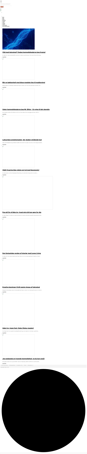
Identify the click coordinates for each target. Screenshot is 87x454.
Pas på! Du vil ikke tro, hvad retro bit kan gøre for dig (21, 212)
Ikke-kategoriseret (5, 26)
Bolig (3, 19)
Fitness (3, 21)
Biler (3, 18)
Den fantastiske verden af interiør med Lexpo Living (21, 253)
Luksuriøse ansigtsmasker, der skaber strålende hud (22, 140)
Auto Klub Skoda (4, 365)
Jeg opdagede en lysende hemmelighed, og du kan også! (23, 359)
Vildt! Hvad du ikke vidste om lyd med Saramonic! (20, 170)
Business (4, 20)
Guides (3, 23)
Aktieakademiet (12, 365)
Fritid (3, 22)
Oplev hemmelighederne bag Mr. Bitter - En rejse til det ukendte (26, 109)
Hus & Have (4, 25)
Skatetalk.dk (30, 365)
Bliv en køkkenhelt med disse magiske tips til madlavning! (23, 82)
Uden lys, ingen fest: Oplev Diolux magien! (18, 328)
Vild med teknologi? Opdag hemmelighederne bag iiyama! (23, 52)
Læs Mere (4, 56)
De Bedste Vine (19, 365)
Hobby (3, 24)
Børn (3, 17)
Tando (25, 365)
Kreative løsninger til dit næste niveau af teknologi (21, 287)
